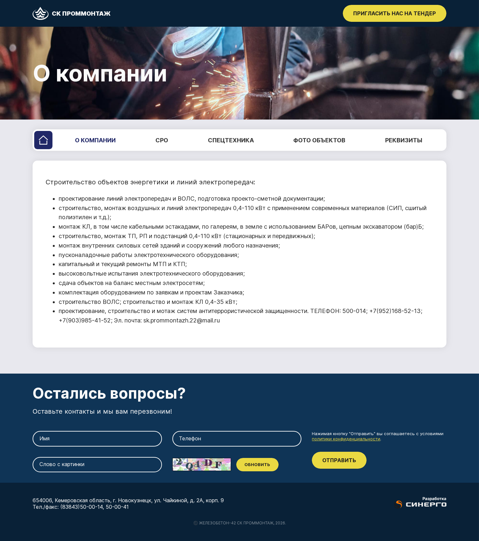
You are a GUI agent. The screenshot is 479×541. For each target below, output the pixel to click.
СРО (161, 140)
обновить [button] (257, 464)
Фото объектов (319, 140)
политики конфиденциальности (346, 438)
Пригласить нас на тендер (394, 13)
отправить (339, 460)
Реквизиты (403, 140)
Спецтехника (231, 140)
